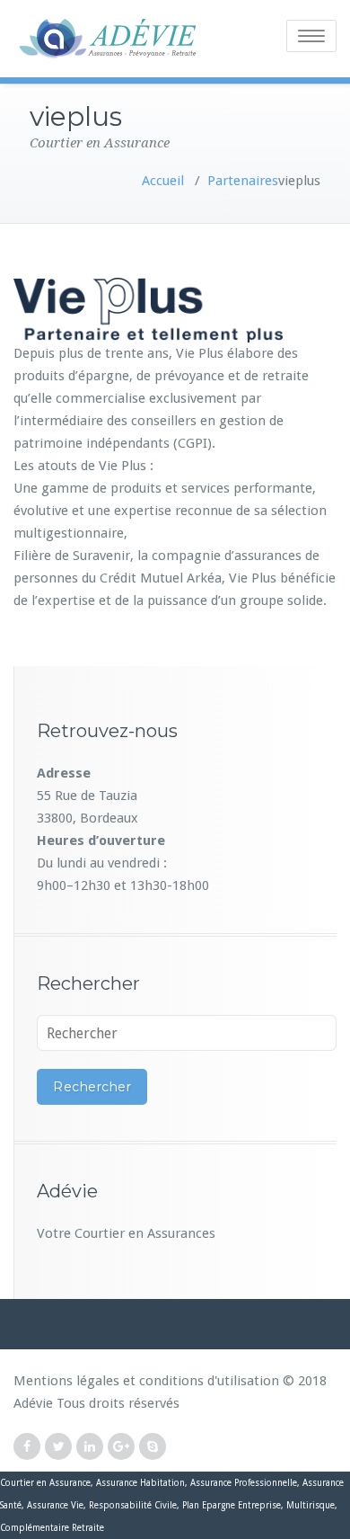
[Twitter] (58, 1447)
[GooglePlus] (121, 1447)
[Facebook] (26, 1447)
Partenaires (242, 181)
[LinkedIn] (89, 1447)
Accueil (163, 181)
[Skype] (152, 1447)
